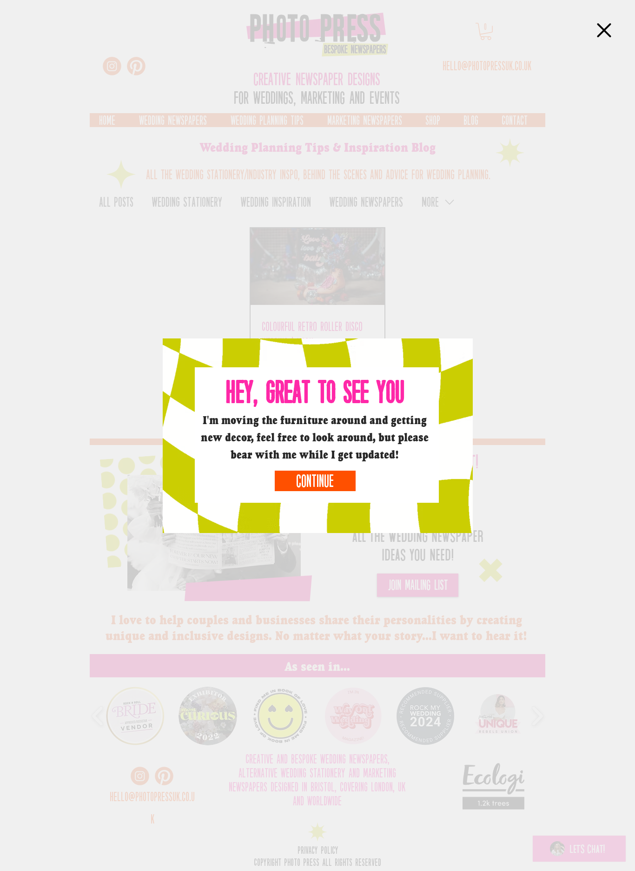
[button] (604, 30)
